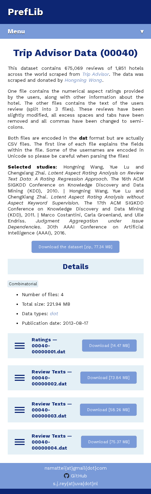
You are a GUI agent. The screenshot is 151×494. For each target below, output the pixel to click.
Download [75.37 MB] (109, 441)
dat (54, 314)
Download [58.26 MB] (108, 409)
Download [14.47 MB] (109, 345)
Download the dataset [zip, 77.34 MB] (75, 246)
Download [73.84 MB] (108, 377)
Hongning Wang (83, 80)
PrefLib (25, 12)
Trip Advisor (95, 74)
